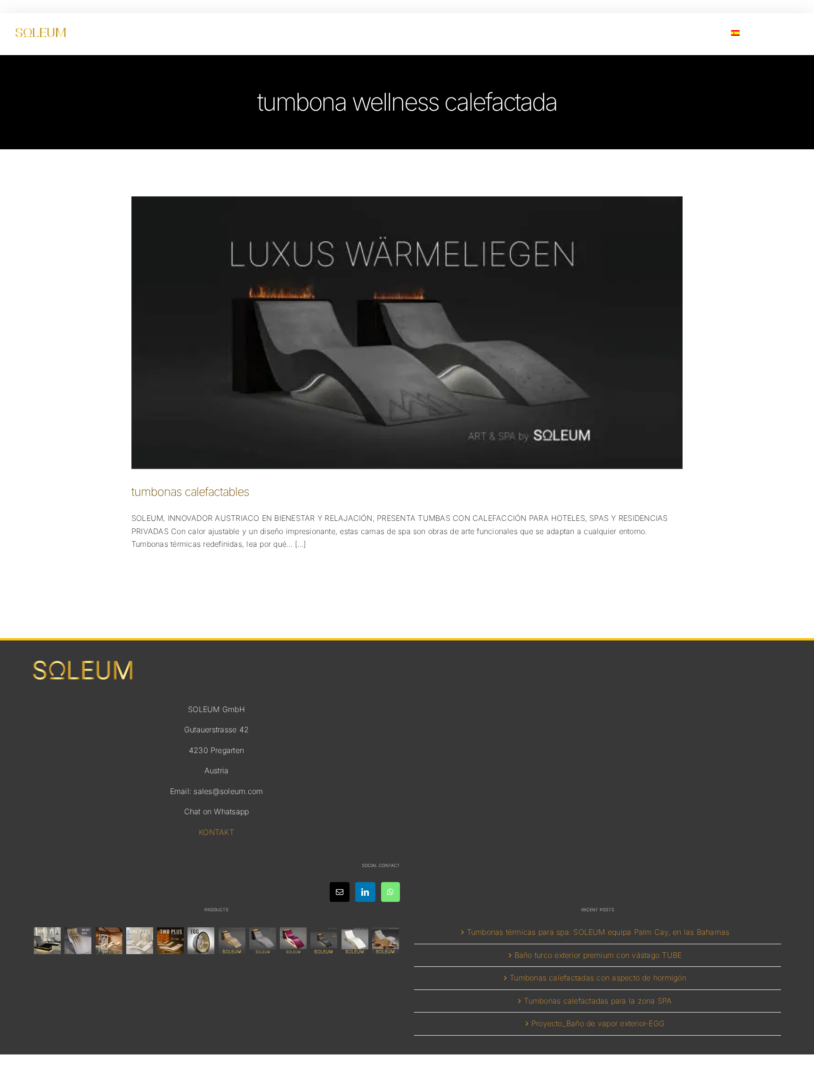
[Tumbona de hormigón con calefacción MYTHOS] (324, 941)
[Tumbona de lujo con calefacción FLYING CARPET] (232, 941)
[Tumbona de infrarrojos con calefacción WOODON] (385, 941)
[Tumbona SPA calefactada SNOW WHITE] (355, 941)
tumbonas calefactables (190, 492)
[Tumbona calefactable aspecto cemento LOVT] (262, 941)
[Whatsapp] (390, 892)
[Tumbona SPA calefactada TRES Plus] (47, 941)
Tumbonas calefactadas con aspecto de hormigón (598, 977)
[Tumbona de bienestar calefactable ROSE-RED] (293, 941)
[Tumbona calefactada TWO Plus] (170, 941)
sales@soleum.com (228, 791)
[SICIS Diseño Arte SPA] (201, 941)
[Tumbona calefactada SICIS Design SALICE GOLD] (78, 941)
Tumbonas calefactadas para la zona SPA (598, 1000)
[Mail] (340, 892)
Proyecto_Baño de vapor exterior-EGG (598, 1023)
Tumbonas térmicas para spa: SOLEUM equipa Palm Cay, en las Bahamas (598, 932)
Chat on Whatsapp (216, 811)
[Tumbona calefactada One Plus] (139, 941)
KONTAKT (216, 832)
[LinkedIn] (365, 892)
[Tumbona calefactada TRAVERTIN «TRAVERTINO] (109, 941)
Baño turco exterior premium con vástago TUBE (598, 955)
